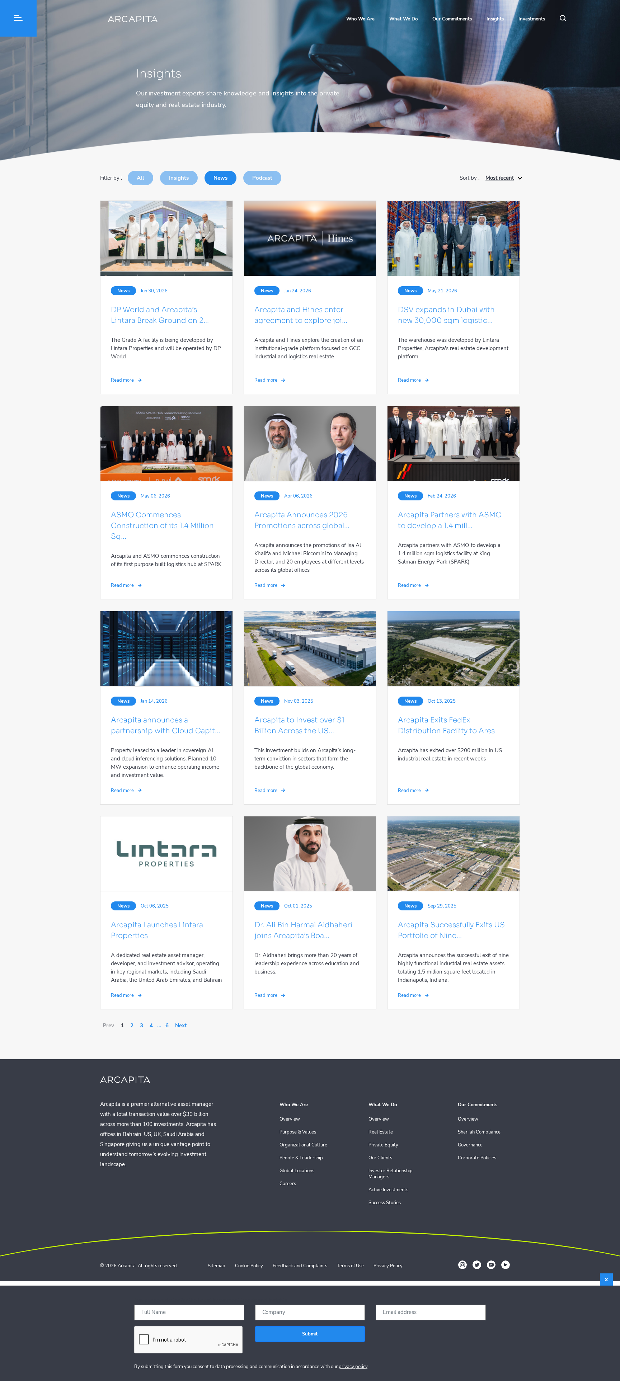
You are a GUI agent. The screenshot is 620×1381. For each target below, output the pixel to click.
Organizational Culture (303, 1145)
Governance (470, 1145)
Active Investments (388, 1190)
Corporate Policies (477, 1158)
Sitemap (216, 1266)
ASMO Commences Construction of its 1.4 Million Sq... (162, 525)
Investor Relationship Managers (390, 1174)
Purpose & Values (298, 1132)
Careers (288, 1184)
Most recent (499, 178)
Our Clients (380, 1158)
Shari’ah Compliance (479, 1132)
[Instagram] (462, 1264)
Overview (290, 1119)
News (220, 178)
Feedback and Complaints (300, 1266)
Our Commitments (452, 19)
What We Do (403, 19)
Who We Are (360, 19)
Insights (495, 19)
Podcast (262, 178)
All (140, 178)
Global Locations (297, 1171)
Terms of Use (350, 1266)
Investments (531, 19)
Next (181, 1025)
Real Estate (380, 1132)
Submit (310, 1334)
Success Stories (384, 1203)
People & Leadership (301, 1158)
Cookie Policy (249, 1266)
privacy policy (353, 1366)
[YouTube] (491, 1264)
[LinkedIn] (505, 1264)
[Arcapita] (133, 20)
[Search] (566, 19)
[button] (18, 18)
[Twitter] (477, 1264)
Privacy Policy (388, 1266)
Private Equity (383, 1145)
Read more (123, 380)
